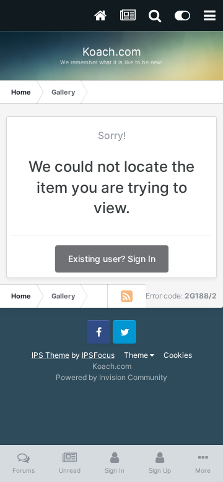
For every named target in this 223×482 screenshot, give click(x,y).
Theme (137, 355)
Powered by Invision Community (111, 377)
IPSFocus (98, 355)
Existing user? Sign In (111, 258)
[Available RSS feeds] (126, 296)
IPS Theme (50, 355)
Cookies (178, 355)
